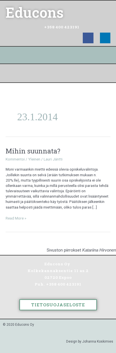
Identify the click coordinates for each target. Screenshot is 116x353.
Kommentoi (15, 159)
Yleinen (34, 159)
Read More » (16, 218)
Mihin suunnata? (33, 150)
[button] (58, 73)
